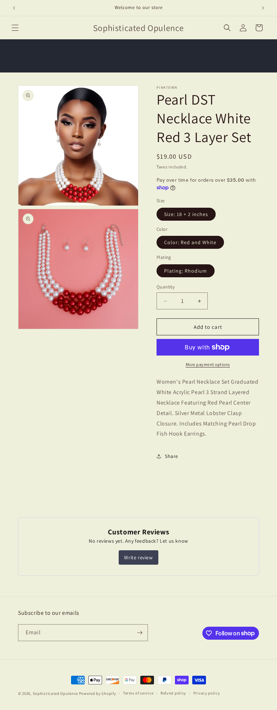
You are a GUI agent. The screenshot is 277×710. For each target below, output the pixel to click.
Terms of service (138, 693)
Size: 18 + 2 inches (186, 214)
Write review (138, 557)
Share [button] (171, 456)
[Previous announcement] (14, 8)
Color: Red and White (190, 242)
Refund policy (173, 693)
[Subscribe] (140, 632)
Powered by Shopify (97, 693)
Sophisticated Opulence (55, 693)
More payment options (208, 364)
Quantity (166, 287)
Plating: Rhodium (185, 271)
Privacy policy (206, 693)
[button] (15, 28)
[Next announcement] (263, 8)
